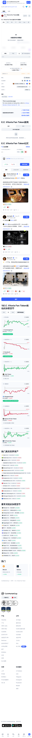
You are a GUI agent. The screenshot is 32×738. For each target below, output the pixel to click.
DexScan (3, 640)
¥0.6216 (9, 528)
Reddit (18, 685)
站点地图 (3, 661)
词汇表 (3, 682)
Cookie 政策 (19, 631)
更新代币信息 (26, 110)
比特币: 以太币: (11, 6)
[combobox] (16, 56)
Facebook (19, 682)
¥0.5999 (11, 543)
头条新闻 (3, 631)
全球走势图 (4, 646)
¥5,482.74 (11, 525)
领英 (17, 688)
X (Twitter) (19, 671)
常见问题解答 (5, 679)
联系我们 (3, 677)
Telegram (18, 677)
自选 (2, 655)
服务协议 (18, 623)
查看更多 (28, 146)
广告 (2, 623)
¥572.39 (12, 523)
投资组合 (3, 652)
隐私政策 (18, 625)
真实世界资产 (5, 643)
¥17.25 (14, 550)
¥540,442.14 (12, 510)
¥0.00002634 (12, 545)
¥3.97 (11, 555)
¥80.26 (11, 530)
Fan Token (4, 96)
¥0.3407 (11, 507)
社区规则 (18, 634)
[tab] (19, 53)
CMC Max (4, 628)
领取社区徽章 (26, 115)
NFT (2, 649)
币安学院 (3, 620)
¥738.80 (11, 517)
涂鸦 (2, 658)
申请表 (3, 674)
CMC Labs (4, 625)
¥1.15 (10, 553)
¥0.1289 (13, 512)
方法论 (18, 640)
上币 (2, 671)
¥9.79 (10, 515)
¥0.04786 (12, 533)
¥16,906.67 (11, 520)
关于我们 (18, 620)
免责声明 (18, 637)
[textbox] (17, 160)
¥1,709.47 (12, 538)
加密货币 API (4, 637)
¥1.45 (10, 535)
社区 (17, 674)
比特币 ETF (4, 634)
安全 (17, 643)
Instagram (19, 679)
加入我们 (18, 646)
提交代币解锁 (26, 112)
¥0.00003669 (12, 548)
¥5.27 (9, 540)
